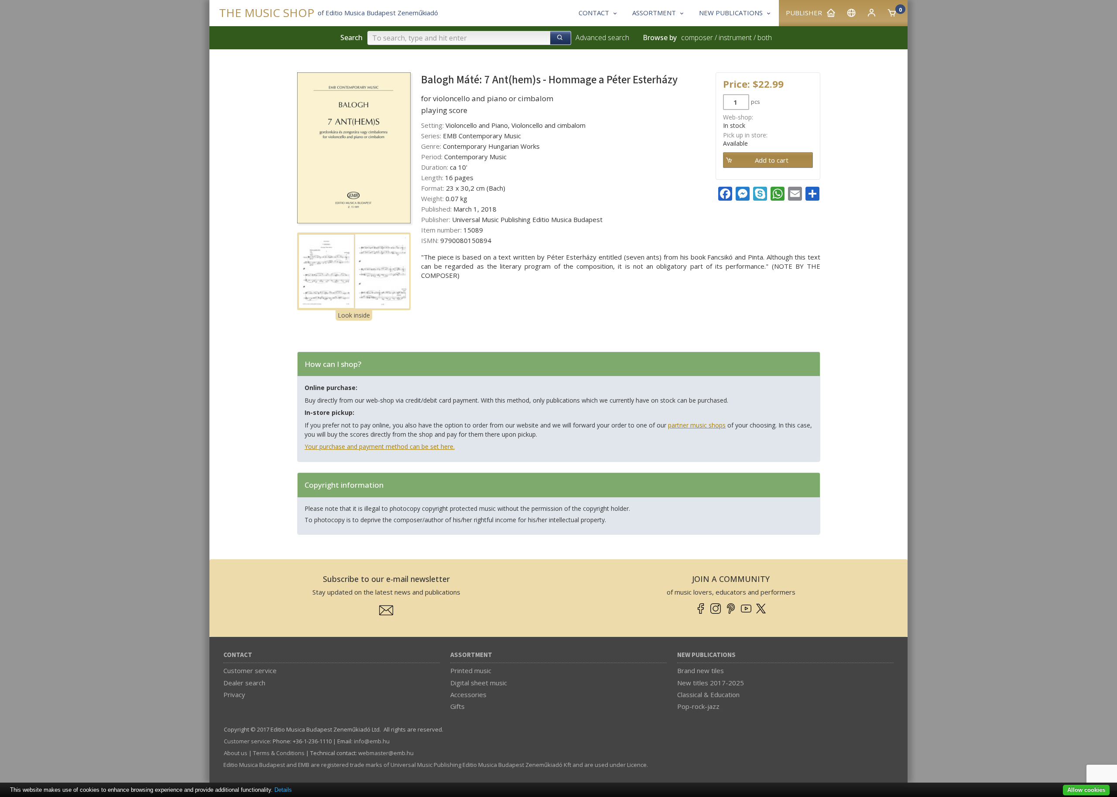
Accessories (468, 694)
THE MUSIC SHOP (266, 13)
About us (235, 753)
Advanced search (602, 37)
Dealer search (244, 682)
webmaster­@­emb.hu (386, 753)
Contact (237, 655)
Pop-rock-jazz (698, 706)
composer (697, 37)
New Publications (706, 655)
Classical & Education (708, 694)
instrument (735, 37)
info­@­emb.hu (372, 741)
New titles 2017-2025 (710, 682)
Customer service (250, 670)
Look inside (354, 315)
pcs (755, 102)
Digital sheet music (478, 682)
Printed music (470, 670)
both (764, 37)
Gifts (457, 706)
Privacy (234, 694)
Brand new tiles (700, 670)
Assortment (471, 655)
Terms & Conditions (279, 753)
